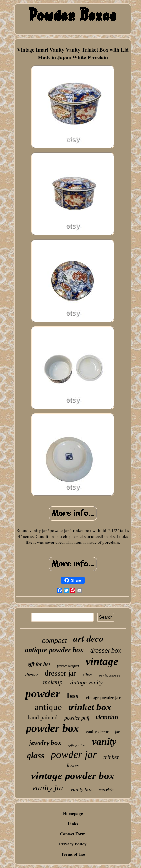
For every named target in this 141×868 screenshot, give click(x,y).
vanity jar (48, 787)
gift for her (39, 664)
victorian (107, 717)
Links (73, 823)
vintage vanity (86, 682)
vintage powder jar (103, 697)
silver (87, 674)
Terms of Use (73, 854)
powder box (52, 728)
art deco (88, 638)
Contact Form (73, 833)
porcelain (106, 789)
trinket (111, 757)
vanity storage (109, 675)
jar (117, 732)
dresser (31, 674)
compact (54, 640)
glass (35, 755)
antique (48, 707)
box (73, 696)
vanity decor (97, 731)
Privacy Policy (73, 844)
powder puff (76, 718)
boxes (73, 765)
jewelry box (45, 743)
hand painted (43, 717)
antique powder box (54, 650)
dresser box (105, 650)
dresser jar (60, 673)
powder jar (74, 754)
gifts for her (77, 745)
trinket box (89, 707)
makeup (53, 682)
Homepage (73, 813)
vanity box (81, 789)
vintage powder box (72, 775)
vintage (102, 661)
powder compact (68, 666)
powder (42, 693)
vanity (104, 741)
